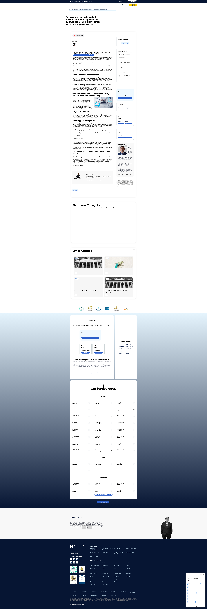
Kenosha (92, 568)
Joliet (115, 571)
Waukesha (116, 563)
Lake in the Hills (105, 576)
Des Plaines (105, 563)
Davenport (104, 581)
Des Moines (105, 584)
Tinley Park (116, 576)
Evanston (92, 563)
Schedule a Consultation (103, 502)
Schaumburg (129, 581)
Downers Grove (118, 573)
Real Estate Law (94, 556)
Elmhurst (92, 576)
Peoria (115, 581)
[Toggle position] (201, 574)
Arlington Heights (94, 565)
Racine (103, 568)
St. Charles (128, 579)
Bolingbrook (117, 579)
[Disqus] (103, 227)
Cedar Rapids (93, 573)
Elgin (115, 568)
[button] (81, 403)
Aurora (104, 579)
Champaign (105, 573)
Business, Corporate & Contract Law (95, 549)
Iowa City (116, 565)
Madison (128, 568)
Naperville (128, 573)
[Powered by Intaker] (197, 606)
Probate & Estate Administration (130, 553)
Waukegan (104, 571)
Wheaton (92, 579)
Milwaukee (128, 571)
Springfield (93, 584)
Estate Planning (117, 548)
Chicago (128, 576)
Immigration (105, 552)
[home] (76, 5)
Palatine (128, 563)
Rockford (92, 581)
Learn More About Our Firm (91, 373)
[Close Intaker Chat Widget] (203, 574)
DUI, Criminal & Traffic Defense (107, 549)
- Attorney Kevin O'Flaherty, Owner (124, 174)
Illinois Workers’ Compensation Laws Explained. (83, 54)
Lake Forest (93, 571)
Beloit (127, 565)
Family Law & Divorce (131, 548)
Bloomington (105, 565)
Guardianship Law (94, 552)
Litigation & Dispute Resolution (118, 553)
